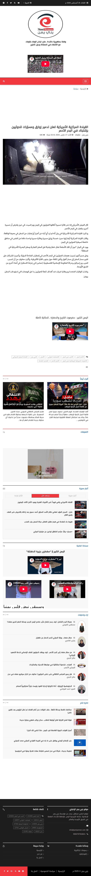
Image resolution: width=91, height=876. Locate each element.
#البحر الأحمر (55, 361)
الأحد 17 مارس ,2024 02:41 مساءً (59, 135)
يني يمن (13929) (37, 824)
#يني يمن (34, 357)
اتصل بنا (39, 857)
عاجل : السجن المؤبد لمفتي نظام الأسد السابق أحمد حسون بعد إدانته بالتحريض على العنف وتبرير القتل (39, 514)
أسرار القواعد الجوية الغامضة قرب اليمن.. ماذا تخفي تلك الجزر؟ (49, 730)
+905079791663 (79, 834)
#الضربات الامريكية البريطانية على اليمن (75, 361)
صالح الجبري (71, 658)
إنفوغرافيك (83, 854)
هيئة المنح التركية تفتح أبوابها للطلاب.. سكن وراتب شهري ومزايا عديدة (46, 720)
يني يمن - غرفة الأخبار (34, 401)
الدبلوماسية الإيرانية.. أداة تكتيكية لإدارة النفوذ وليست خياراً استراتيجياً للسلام (44, 686)
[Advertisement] (45, 107)
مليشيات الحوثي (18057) (22, 820)
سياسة (75, 89)
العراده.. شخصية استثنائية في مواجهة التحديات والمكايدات (50, 664)
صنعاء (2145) (27, 831)
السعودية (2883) (37, 827)
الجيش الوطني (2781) (21, 827)
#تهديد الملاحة (43, 361)
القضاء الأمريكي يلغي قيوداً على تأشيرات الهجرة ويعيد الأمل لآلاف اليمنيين (45, 502)
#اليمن (43, 357)
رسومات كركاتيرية (80, 850)
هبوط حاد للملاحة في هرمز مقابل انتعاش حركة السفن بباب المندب (48, 521)
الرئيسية (83, 89)
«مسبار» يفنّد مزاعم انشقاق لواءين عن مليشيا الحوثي (52, 531)
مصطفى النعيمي (68, 624)
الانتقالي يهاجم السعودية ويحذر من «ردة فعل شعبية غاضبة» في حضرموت (23, 405)
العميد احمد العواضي (67, 689)
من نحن (39, 854)
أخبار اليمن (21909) (33, 816)
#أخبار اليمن (80, 357)
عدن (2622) (39, 831)
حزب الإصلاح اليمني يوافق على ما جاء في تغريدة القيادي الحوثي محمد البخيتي (43, 740)
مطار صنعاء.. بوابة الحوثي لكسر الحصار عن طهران (54, 637)
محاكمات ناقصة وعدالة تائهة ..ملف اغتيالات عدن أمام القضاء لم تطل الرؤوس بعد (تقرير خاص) (40, 711)
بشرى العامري (70, 640)
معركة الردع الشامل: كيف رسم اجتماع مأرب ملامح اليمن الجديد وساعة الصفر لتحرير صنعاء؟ (39, 622)
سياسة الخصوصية (47, 871)
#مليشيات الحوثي (53, 357)
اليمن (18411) (38, 820)
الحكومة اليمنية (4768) (21, 824)
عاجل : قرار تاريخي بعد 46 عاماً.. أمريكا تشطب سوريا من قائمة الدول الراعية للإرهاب (68, 405)
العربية (27, 3)
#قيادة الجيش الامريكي (20, 357)
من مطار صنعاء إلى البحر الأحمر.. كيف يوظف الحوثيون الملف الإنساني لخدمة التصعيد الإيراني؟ (43, 654)
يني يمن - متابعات (80, 401)
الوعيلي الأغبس (69, 667)
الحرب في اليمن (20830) (16, 816)
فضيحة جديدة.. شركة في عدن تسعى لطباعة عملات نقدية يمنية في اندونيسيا (43, 751)
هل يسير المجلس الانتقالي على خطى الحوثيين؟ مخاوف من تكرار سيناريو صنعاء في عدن (40, 674)
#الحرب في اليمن (68, 357)
